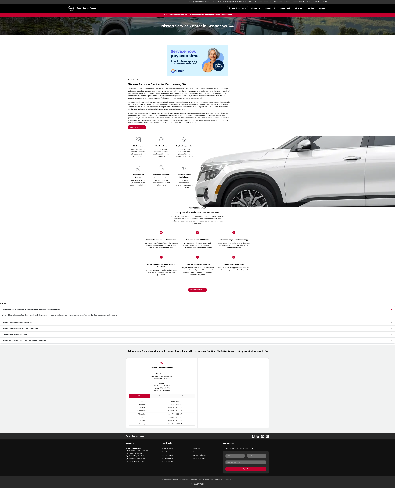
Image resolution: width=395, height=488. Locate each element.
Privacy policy (167, 458)
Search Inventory (239, 8)
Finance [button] (298, 8)
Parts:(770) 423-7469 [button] (136, 461)
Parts (184, 396)
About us (196, 449)
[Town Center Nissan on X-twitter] (257, 436)
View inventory (168, 449)
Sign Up (246, 469)
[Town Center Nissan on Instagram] (266, 436)
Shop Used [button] (270, 8)
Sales (139, 396)
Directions (166, 452)
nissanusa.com (168, 461)
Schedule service (135, 127)
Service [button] (311, 8)
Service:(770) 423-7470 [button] (137, 459)
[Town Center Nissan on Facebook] (252, 436)
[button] (256, 2)
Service (161, 396)
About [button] (322, 8)
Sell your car (197, 452)
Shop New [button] (255, 8)
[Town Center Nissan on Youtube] (261, 436)
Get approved (167, 455)
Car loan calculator (200, 455)
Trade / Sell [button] (285, 8)
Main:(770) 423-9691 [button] (136, 456)
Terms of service (199, 458)
